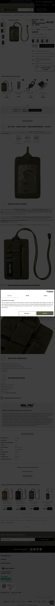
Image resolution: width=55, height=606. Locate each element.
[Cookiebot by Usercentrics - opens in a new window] (47, 292)
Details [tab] (27, 295)
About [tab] (45, 295)
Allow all (45, 313)
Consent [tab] (10, 295)
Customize (26, 313)
